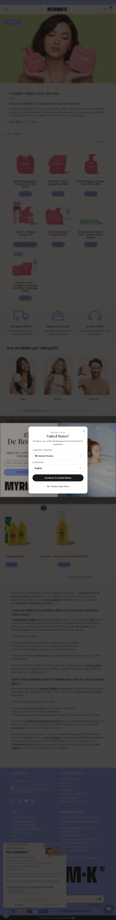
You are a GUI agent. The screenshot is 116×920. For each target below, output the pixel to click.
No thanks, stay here (58, 486)
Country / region (42, 450)
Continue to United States (58, 477)
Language (38, 462)
